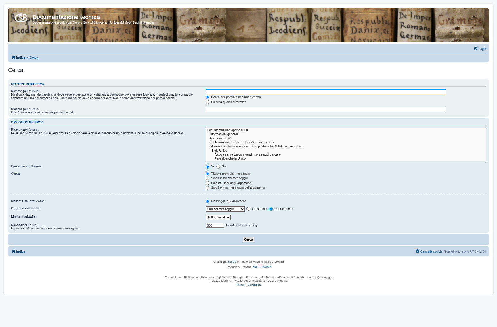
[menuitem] (479, 48)
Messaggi (217, 201)
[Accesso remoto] (345, 138)
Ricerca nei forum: (25, 129)
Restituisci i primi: (25, 225)
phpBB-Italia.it (262, 266)
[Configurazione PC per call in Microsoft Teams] (345, 142)
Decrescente (283, 208)
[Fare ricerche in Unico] (345, 159)
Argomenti (239, 201)
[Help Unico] (345, 151)
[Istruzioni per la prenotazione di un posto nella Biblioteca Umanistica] (345, 146)
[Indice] (21, 16)
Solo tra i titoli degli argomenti (230, 183)
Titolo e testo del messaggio (230, 173)
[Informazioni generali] (345, 134)
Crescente (259, 208)
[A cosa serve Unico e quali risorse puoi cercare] (345, 155)
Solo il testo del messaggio (229, 178)
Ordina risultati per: (26, 208)
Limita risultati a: (24, 216)
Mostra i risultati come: (28, 201)
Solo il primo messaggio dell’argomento (237, 187)
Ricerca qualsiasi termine (228, 102)
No (223, 166)
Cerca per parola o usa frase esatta (235, 97)
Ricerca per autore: (25, 109)
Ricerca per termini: (26, 91)
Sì (212, 166)
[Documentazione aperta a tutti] (345, 130)
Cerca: (16, 173)
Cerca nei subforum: (26, 166)
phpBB (232, 261)
